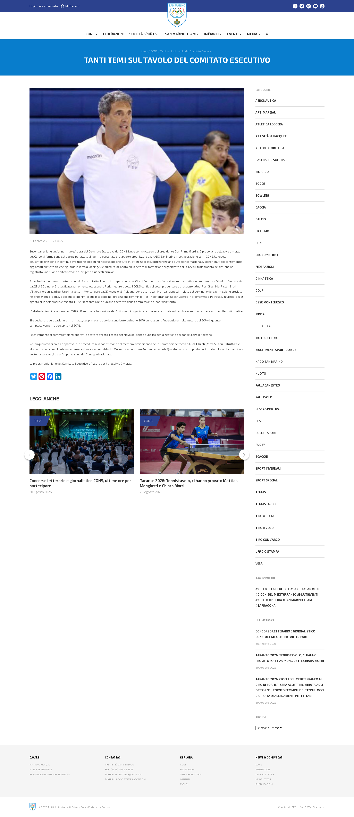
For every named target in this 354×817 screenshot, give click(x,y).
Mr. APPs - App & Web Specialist (306, 807)
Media (252, 34)
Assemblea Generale (274, 589)
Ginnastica (264, 278)
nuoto (263, 600)
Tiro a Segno (265, 516)
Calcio (260, 219)
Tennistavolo (266, 504)
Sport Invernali (268, 468)
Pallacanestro (267, 385)
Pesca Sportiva (267, 409)
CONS (90, 34)
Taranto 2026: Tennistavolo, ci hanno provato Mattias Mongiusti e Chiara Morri (289, 658)
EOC (317, 589)
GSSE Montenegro (269, 302)
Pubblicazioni (264, 784)
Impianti (211, 34)
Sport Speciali (266, 480)
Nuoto (260, 373)
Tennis (260, 492)
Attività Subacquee (271, 136)
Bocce (260, 183)
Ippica (260, 314)
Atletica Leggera (269, 124)
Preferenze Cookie (99, 807)
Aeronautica (265, 100)
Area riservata (48, 6)
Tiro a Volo (264, 528)
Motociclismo (266, 338)
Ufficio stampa (267, 551)
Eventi (233, 34)
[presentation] (29, 455)
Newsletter (263, 779)
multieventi (308, 594)
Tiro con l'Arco (267, 539)
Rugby (260, 444)
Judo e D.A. (263, 326)
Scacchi (261, 456)
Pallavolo (263, 397)
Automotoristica (269, 148)
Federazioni (264, 266)
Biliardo (262, 172)
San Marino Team (180, 34)
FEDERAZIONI (113, 34)
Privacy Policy (80, 807)
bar (308, 589)
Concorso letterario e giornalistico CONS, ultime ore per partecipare (285, 634)
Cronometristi (267, 255)
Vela (259, 563)
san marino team (298, 600)
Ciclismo (262, 231)
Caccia (260, 207)
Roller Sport (266, 433)
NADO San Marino (269, 361)
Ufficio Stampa (264, 774)
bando (298, 589)
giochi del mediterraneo (277, 594)
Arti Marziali (266, 112)
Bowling (262, 195)
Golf (259, 290)
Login (33, 6)
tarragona (267, 605)
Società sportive (144, 34)
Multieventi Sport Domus (275, 350)
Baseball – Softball (271, 160)
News (144, 51)
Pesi (258, 421)
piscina (276, 600)
